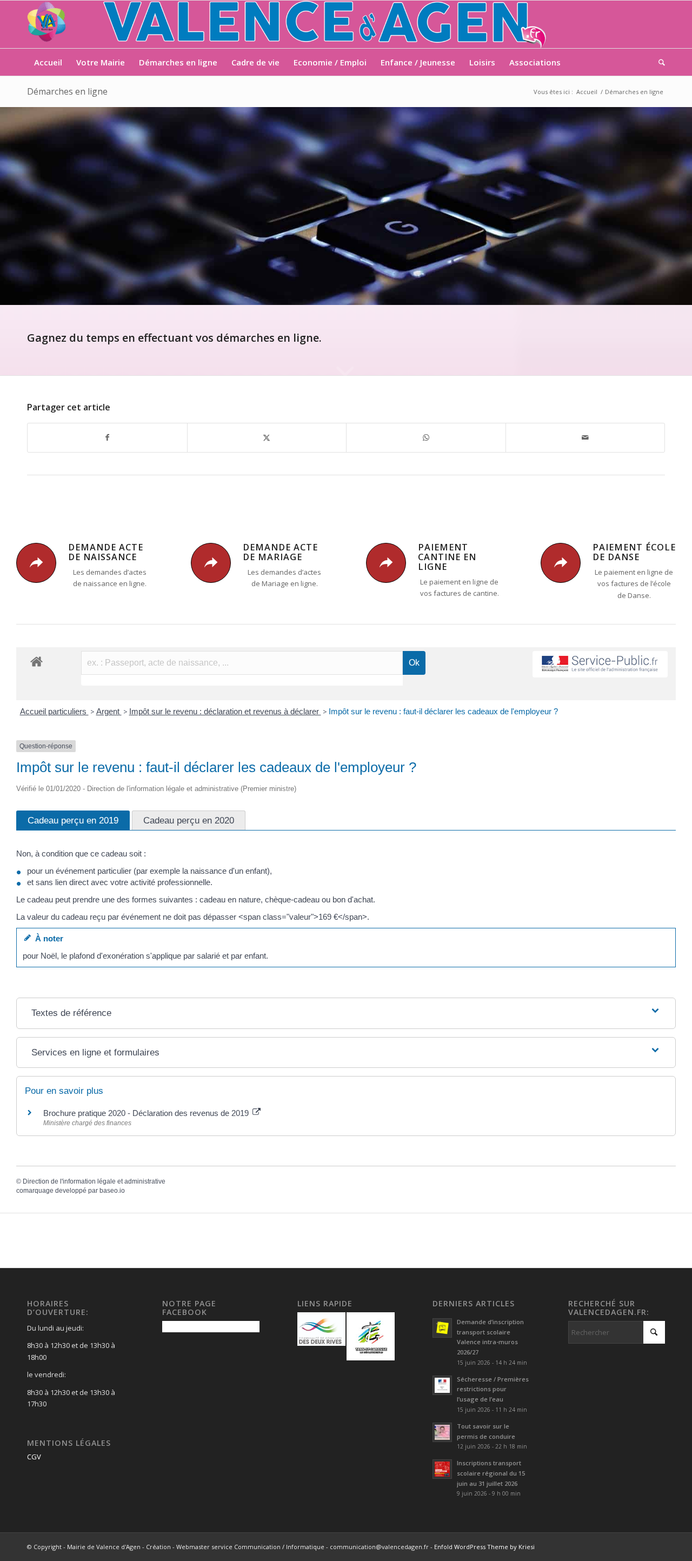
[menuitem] (48, 62)
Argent (109, 711)
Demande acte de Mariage (280, 552)
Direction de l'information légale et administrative (94, 1181)
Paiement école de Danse (634, 552)
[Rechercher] (658, 62)
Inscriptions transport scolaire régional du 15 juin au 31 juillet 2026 (491, 1473)
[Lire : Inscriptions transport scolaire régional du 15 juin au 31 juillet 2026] (442, 1469)
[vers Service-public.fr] (600, 664)
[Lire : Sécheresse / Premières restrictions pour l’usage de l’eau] (442, 1385)
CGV (34, 1457)
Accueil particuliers (54, 711)
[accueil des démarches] (36, 661)
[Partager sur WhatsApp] (426, 437)
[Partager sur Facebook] (107, 437)
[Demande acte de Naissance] (36, 563)
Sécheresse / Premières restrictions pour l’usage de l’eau (493, 1389)
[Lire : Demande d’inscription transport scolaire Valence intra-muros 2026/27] (442, 1328)
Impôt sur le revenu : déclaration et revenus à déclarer (225, 711)
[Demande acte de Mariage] (211, 563)
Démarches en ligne (67, 91)
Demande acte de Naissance (105, 552)
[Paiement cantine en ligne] (386, 563)
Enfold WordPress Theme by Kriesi (484, 1547)
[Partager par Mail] (585, 437)
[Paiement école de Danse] (561, 563)
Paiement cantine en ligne (447, 557)
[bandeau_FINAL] (287, 24)
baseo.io (112, 1190)
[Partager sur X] (267, 437)
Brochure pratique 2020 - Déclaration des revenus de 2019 (147, 1113)
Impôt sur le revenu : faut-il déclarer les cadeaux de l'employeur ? (443, 711)
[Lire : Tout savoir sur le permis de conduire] (442, 1432)
